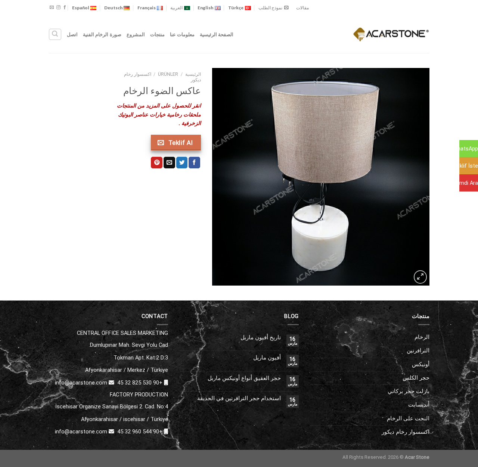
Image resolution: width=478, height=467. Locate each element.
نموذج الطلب (270, 7)
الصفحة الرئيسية (216, 34)
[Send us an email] (52, 7)
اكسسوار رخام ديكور (405, 432)
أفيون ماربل (267, 358)
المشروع (136, 34)
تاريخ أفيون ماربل (260, 337)
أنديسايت (418, 404)
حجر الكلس (416, 377)
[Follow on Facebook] (65, 7)
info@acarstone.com (81, 382)
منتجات (157, 34)
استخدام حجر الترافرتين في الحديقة (239, 398)
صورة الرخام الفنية (102, 34)
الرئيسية (193, 74)
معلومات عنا (182, 34)
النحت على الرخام (408, 418)
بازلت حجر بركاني (408, 391)
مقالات (302, 7)
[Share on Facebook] (194, 162)
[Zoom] (420, 276)
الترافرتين (418, 350)
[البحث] (55, 34)
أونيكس (420, 364)
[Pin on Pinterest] (156, 162)
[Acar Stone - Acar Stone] (391, 34)
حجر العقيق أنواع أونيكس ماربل (244, 378)
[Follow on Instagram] (58, 7)
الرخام (422, 337)
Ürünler (168, 74)
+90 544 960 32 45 (140, 431)
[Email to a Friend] (169, 162)
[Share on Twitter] (182, 162)
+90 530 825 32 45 (140, 382)
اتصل (72, 34)
